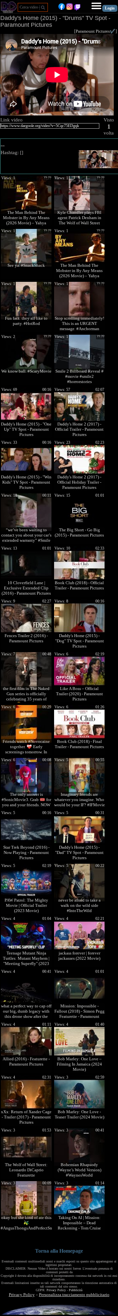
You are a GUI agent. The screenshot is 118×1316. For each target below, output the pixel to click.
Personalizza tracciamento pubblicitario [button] (74, 1294)
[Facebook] (61, 8)
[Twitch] (77, 8)
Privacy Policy (56, 1290)
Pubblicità (75, 1290)
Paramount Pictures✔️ (95, 31)
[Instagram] (69, 8)
